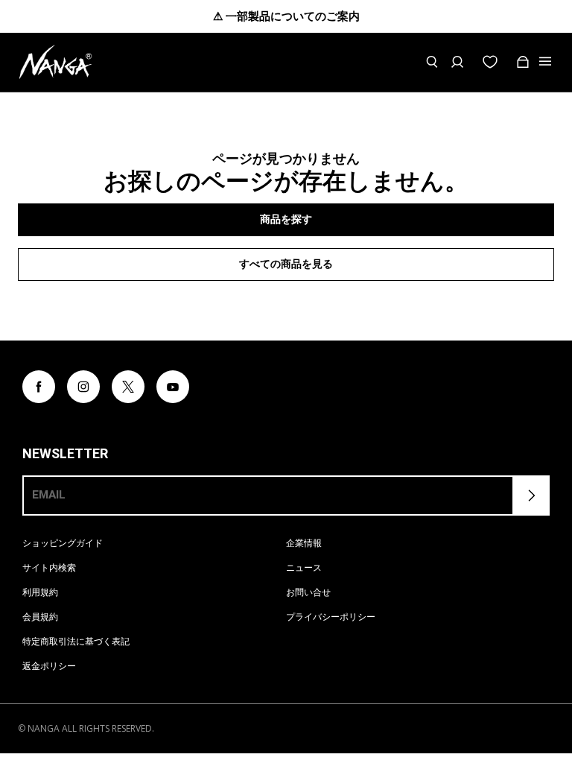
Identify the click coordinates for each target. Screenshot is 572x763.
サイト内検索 (49, 567)
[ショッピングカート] (522, 61)
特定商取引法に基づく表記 (76, 641)
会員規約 (40, 616)
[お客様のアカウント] (457, 61)
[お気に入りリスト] (490, 62)
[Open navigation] (546, 61)
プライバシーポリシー (330, 616)
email (49, 494)
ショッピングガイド (62, 542)
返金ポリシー (49, 665)
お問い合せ (308, 592)
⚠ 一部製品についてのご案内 (286, 16)
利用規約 (40, 592)
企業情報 (304, 542)
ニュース (304, 567)
